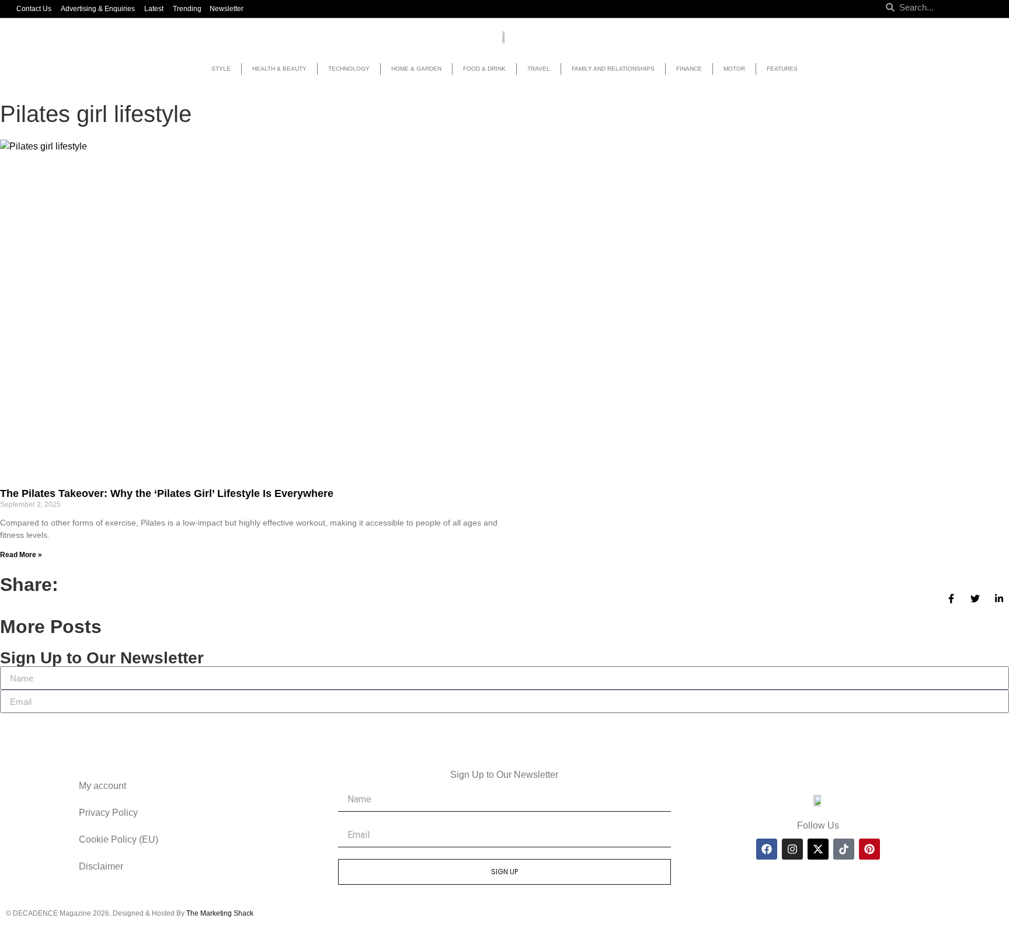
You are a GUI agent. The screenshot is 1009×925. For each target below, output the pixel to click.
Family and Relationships (613, 68)
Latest (153, 9)
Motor (734, 68)
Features (782, 68)
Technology (349, 68)
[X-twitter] (818, 849)
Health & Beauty (279, 68)
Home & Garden (416, 68)
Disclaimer (101, 866)
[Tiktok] (843, 849)
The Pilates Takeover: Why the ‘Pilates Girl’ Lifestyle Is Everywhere (166, 493)
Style (221, 68)
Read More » (21, 555)
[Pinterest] (869, 849)
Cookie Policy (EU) (118, 839)
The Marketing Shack (219, 913)
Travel (538, 68)
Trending (187, 9)
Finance (689, 68)
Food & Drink (484, 68)
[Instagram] (792, 849)
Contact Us (33, 9)
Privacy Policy (108, 813)
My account (102, 786)
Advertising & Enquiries (98, 9)
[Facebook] (766, 849)
